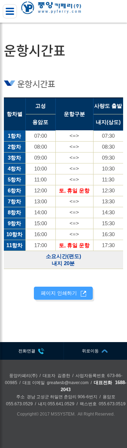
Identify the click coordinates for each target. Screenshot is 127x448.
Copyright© (28, 414)
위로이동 (90, 350)
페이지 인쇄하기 (59, 293)
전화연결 (26, 350)
